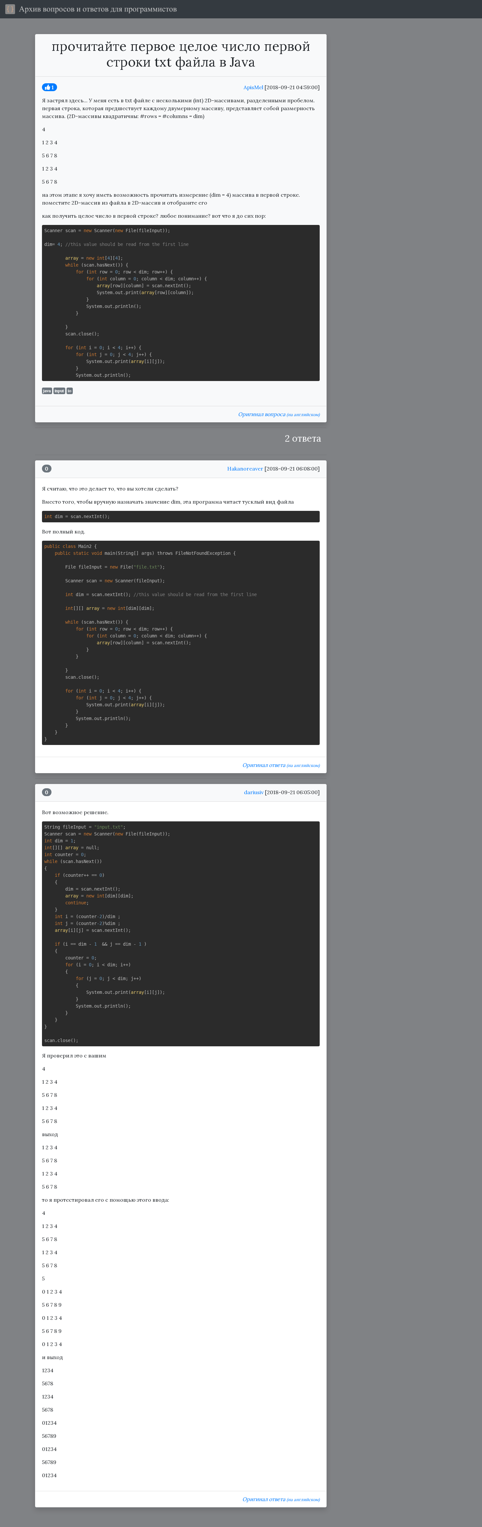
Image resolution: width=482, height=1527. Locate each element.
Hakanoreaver (245, 468)
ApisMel (253, 87)
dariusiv (254, 792)
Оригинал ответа (281, 765)
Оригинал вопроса (279, 414)
